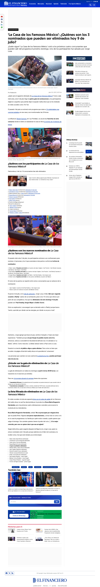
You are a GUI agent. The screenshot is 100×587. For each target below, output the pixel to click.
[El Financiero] (16, 3)
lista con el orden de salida (41, 399)
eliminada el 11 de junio (31, 190)
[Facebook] (91, 1)
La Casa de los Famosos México (50, 467)
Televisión (63, 4)
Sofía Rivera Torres (14, 191)
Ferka (22, 193)
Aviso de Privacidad (62, 585)
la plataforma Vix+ (43, 356)
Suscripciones (53, 585)
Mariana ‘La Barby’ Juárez (16, 212)
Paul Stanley (12, 198)
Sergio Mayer (13, 211)
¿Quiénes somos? (37, 585)
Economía (32, 4)
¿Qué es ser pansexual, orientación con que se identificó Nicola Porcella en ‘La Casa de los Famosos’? (48, 490)
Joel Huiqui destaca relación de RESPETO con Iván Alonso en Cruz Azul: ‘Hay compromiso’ (83, 81)
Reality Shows (16, 467)
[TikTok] (97, 1)
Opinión (56, 4)
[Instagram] (94, 1)
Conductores (37, 467)
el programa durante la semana (24, 378)
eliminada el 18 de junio (32, 191)
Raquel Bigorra (13, 195)
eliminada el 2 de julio (29, 195)
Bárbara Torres (13, 207)
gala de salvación (29, 294)
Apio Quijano (13, 205)
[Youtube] (96, 1)
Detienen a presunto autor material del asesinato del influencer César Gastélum (82, 96)
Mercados (41, 4)
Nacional (49, 4)
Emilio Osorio (12, 200)
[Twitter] (93, 1)
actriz (30, 467)
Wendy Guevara (21, 119)
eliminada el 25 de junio (34, 193)
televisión (24, 467)
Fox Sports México (75, 4)
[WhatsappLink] (35, 514)
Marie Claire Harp (13, 190)
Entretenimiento (13, 29)
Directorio (45, 585)
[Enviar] (56, 501)
